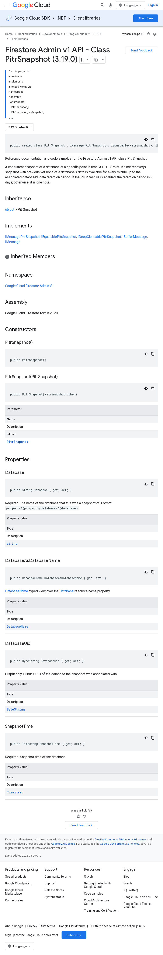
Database (66, 591)
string (12, 543)
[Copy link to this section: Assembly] (31, 302)
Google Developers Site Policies (119, 843)
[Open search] (102, 5)
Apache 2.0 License (63, 843)
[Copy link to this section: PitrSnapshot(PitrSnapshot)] (62, 377)
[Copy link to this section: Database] (28, 472)
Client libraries (87, 18)
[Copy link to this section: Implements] (36, 226)
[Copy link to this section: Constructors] (42, 329)
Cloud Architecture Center (96, 902)
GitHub (88, 876)
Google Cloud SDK (32, 18)
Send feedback (142, 50)
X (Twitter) (131, 890)
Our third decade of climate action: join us (117, 926)
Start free (145, 18)
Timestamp (15, 792)
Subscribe (74, 935)
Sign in (153, 5)
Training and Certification (101, 910)
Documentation (27, 34)
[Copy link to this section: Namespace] (37, 275)
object (9, 209)
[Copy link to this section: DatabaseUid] (34, 643)
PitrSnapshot (30, 237)
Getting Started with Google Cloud (97, 885)
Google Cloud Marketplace (14, 891)
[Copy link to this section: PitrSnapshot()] (37, 342)
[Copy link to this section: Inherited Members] (59, 256)
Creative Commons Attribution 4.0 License (120, 839)
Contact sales (14, 900)
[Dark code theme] (146, 139)
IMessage (12, 237)
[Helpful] (148, 34)
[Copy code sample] (152, 139)
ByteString (16, 709)
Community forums (58, 876)
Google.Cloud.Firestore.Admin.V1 (29, 286)
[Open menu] (7, 5)
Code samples (93, 893)
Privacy (32, 926)
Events (128, 883)
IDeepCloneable (90, 237)
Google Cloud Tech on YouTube (138, 905)
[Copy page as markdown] (96, 59)
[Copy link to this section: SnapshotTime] (37, 726)
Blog (126, 876)
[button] (81, 257)
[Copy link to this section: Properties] (35, 459)
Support (50, 883)
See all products (16, 876)
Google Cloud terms (72, 926)
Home (9, 34)
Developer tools (52, 34)
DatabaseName (16, 591)
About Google (14, 926)
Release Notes (54, 890)
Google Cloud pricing (18, 883)
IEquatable (49, 237)
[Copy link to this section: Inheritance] (35, 199)
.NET (61, 18)
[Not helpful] (155, 34)
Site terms (48, 926)
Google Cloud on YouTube (141, 897)
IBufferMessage (134, 237)
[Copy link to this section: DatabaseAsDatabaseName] (64, 560)
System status (54, 897)
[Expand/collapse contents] (28, 71)
